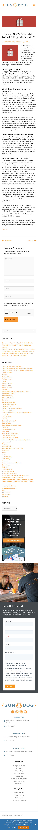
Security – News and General (11, 463)
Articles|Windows (7, 398)
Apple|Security (7, 387)
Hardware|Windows (8, 429)
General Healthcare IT (9, 421)
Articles (4, 389)
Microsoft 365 (6, 446)
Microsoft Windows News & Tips (12, 448)
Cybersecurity (6, 417)
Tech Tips (5, 467)
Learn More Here (23, 827)
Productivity (6, 459)
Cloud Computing (19, 781)
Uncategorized (7, 469)
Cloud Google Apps (8, 410)
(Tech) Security (7, 373)
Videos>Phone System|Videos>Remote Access (17, 482)
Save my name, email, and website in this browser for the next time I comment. (18, 304)
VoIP (3, 490)
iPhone (4, 444)
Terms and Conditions (19, 800)
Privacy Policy (19, 798)
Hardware (5, 427)
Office (4, 454)
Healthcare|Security (8, 436)
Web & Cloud (6, 494)
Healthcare (5, 431)
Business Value (7, 406)
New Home (5, 450)
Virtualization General (9, 486)
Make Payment (19, 792)
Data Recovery (19, 773)
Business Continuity (8, 402)
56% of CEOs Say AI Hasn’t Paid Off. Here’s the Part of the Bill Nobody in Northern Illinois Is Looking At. (18, 350)
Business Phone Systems (19, 778)
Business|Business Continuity (12, 408)
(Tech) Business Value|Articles (12, 366)
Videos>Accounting (8, 471)
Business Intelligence (9, 404)
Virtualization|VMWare (9, 488)
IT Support (19, 768)
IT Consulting (19, 771)
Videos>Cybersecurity (9, 473)
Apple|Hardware (7, 385)
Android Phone (7, 377)
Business (5, 400)
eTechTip (5, 419)
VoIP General (6, 492)
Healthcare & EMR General (10, 433)
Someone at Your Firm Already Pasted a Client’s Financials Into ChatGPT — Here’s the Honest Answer (17, 345)
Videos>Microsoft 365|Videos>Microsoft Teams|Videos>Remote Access (15, 476)
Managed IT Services (19, 766)
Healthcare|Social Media (10, 438)
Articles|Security (7, 396)
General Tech (6, 423)
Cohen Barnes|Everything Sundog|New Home (17, 412)
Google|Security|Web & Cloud (12, 425)
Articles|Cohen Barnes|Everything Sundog (16, 391)
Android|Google (7, 379)
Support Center (19, 795)
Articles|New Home (8, 394)
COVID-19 (5, 415)
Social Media (6, 465)
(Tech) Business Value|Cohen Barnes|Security (17, 370)
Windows (5, 496)
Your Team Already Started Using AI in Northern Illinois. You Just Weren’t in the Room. (17, 354)
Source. (4, 229)
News (4, 452)
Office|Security (7, 457)
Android (4, 375)
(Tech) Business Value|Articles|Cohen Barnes (17, 368)
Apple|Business (7, 383)
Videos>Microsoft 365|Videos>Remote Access (17, 480)
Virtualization (6, 484)
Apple (4, 381)
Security (5, 461)
